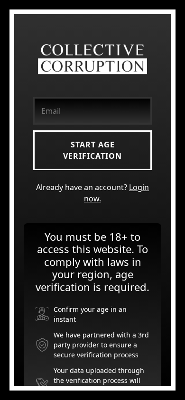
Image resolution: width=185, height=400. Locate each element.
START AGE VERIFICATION (92, 150)
